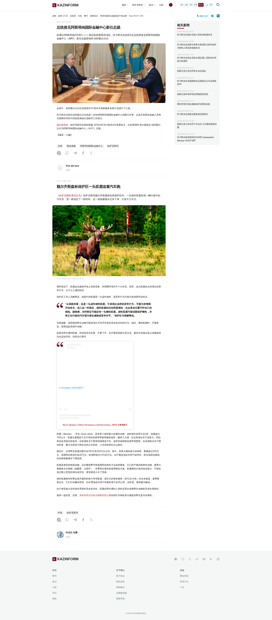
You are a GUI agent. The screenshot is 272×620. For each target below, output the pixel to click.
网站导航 (184, 576)
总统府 (73, 16)
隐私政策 (120, 581)
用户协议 (120, 576)
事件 (86, 16)
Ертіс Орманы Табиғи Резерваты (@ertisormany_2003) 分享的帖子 (95, 425)
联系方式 (184, 581)
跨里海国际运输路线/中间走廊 (113, 16)
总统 (60, 146)
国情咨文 (94, 16)
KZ (181, 4)
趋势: (54, 16)
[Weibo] (197, 559)
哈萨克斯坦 (113, 146)
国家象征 (120, 587)
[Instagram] (59, 153)
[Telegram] (75, 153)
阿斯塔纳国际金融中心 (91, 146)
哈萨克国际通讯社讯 (70, 195)
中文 (201, 4)
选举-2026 (63, 16)
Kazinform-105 (136, 16)
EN (195, 4)
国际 (54, 598)
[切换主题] (172, 5)
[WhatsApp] (67, 153)
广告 (182, 587)
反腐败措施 (121, 593)
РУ (191, 4)
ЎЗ (211, 4)
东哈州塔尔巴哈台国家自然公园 (95, 495)
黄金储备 (71, 146)
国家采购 (120, 598)
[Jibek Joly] (203, 15)
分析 (161, 5)
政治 (54, 581)
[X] (91, 153)
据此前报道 (62, 124)
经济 (54, 593)
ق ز (206, 4)
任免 (80, 16)
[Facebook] (83, 153)
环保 (60, 512)
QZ (186, 4)
